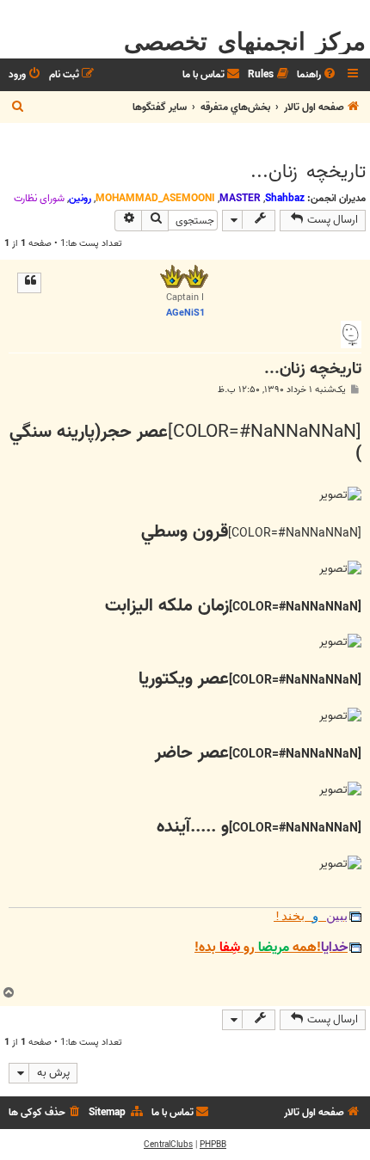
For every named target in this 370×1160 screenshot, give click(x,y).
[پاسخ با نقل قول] (29, 283)
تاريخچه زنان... (308, 172)
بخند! (311, 917)
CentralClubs (168, 1144)
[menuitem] (317, 75)
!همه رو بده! (271, 947)
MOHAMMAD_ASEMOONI (155, 198)
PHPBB (213, 1144)
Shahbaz (285, 198)
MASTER (240, 198)
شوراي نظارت (39, 199)
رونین (80, 198)
